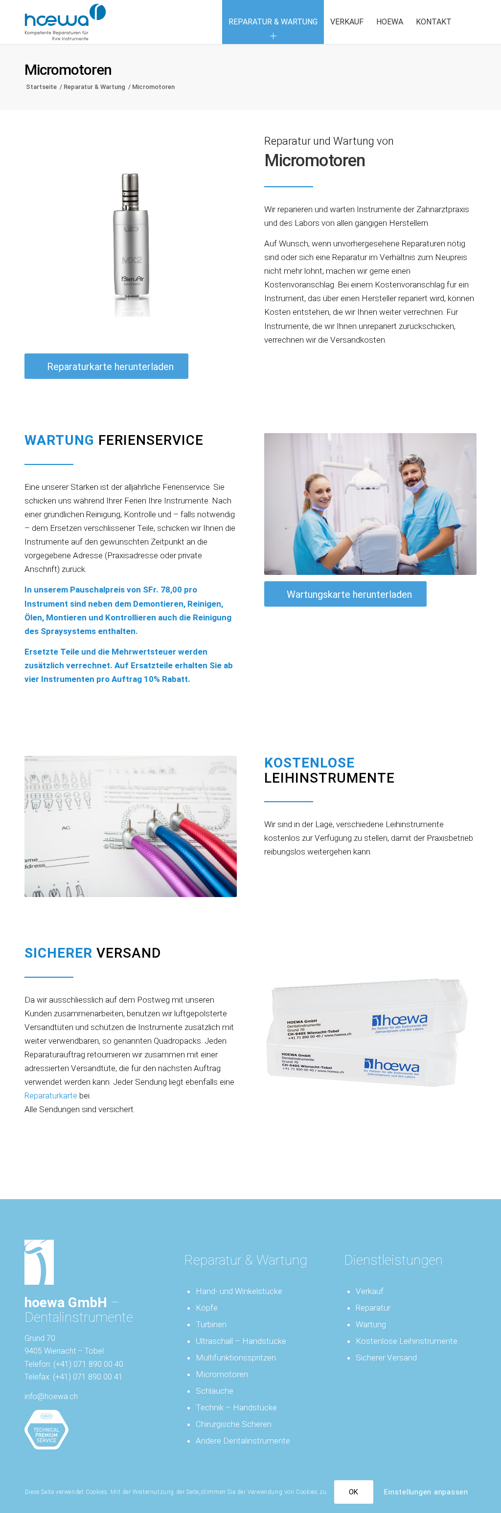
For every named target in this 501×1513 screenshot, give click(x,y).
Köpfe (207, 1308)
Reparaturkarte (50, 1095)
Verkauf (370, 1291)
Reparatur (373, 1308)
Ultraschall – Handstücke (241, 1341)
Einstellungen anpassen (426, 1492)
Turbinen (211, 1324)
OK (354, 1492)
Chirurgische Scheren (234, 1424)
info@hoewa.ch (51, 1396)
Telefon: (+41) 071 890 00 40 (73, 1364)
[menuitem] (273, 22)
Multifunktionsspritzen (236, 1357)
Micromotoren (68, 69)
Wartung (371, 1324)
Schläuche (214, 1391)
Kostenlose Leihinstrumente (406, 1341)
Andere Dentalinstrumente (243, 1441)
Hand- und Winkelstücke (239, 1291)
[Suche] (467, 22)
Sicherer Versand (386, 1357)
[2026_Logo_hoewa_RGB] (65, 22)
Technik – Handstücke (236, 1407)
